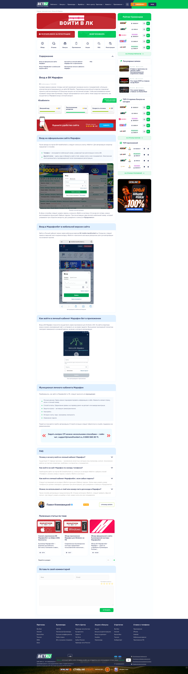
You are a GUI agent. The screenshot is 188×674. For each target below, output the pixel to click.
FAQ (99, 47)
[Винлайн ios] (148, 148)
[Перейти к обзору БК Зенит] (123, 167)
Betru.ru (59, 660)
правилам (121, 660)
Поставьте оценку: (105, 581)
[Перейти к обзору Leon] (123, 154)
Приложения (76, 47)
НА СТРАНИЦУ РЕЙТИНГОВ (133, 54)
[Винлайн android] (144, 148)
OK (128, 660)
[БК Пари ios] (148, 161)
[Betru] (44, 656)
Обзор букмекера (97, 34)
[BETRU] (42, 4)
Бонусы (65, 47)
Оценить (106, 125)
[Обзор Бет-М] (123, 41)
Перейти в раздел (44, 560)
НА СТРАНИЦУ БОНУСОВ (133, 138)
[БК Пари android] (144, 161)
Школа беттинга (46, 11)
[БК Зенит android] (144, 167)
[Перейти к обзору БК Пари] (123, 160)
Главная (39, 11)
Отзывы (53, 47)
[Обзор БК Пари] (123, 29)
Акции (87, 47)
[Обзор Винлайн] (123, 23)
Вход (152, 4)
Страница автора (106, 504)
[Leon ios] (148, 155)
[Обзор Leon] (123, 47)
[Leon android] (144, 155)
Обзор (42, 47)
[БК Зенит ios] (148, 167)
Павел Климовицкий (58, 504)
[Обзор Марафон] (123, 35)
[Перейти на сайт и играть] (148, 23)
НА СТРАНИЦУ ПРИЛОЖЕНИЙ (133, 173)
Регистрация (110, 47)
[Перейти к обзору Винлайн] (123, 148)
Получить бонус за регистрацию (55, 34)
